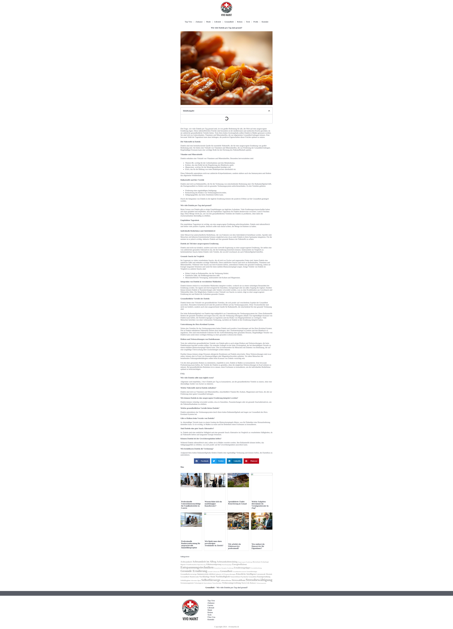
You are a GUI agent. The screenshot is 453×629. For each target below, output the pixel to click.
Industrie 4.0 (219, 574)
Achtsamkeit (186, 562)
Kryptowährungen (230, 574)
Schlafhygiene (185, 580)
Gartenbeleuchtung (256, 568)
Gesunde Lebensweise (214, 571)
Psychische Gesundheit (249, 577)
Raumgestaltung (263, 577)
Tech (248, 22)
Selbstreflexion (226, 580)
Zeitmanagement (261, 583)
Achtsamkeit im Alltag (204, 561)
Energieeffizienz (239, 564)
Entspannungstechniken (197, 567)
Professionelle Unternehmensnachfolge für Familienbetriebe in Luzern (191, 505)
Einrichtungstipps (227, 564)
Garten (210, 605)
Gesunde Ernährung (193, 571)
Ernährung (230, 568)
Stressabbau (238, 580)
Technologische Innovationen (203, 583)
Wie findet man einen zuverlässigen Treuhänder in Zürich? (214, 543)
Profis (255, 22)
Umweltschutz (217, 583)
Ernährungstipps (242, 567)
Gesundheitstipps (252, 571)
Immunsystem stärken (206, 574)
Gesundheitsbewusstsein (239, 571)
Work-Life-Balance (248, 583)
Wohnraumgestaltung (231, 583)
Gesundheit (229, 22)
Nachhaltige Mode (207, 577)
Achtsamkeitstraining (227, 561)
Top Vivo (188, 22)
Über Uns (211, 617)
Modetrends (194, 577)
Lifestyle (217, 22)
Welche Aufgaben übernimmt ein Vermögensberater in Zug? (260, 505)
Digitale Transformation (188, 564)
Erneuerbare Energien (220, 568)
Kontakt (265, 22)
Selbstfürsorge (210, 580)
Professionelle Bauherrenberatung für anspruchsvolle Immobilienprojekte (190, 544)
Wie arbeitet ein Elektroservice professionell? (234, 546)
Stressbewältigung (259, 580)
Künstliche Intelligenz (246, 574)
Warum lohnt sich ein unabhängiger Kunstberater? (213, 504)
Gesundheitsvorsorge (188, 574)
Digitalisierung (201, 564)
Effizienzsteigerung (213, 564)
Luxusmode (260, 574)
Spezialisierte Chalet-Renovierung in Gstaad (237, 503)
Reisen (239, 22)
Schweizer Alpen (196, 580)
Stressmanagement (187, 583)
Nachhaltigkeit (223, 576)
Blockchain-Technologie (261, 562)
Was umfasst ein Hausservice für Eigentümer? (258, 546)
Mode (208, 22)
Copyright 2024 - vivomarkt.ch (226, 627)
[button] (269, 111)
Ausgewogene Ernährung (245, 562)
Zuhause (199, 22)
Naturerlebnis (235, 577)
